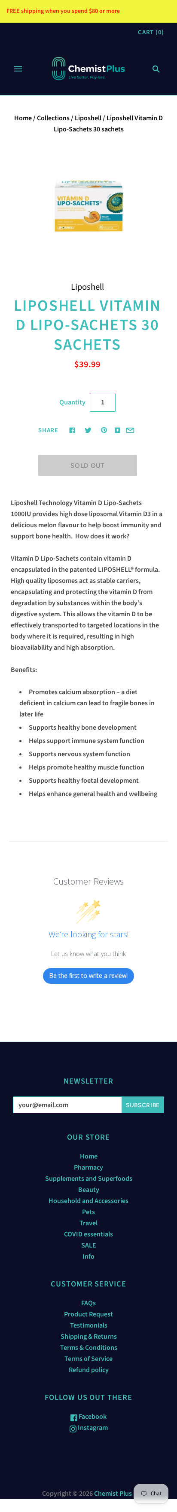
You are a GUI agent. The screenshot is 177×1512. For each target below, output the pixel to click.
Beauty (88, 1189)
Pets (88, 1212)
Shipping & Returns (89, 1336)
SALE (88, 1245)
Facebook (92, 1416)
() (151, 32)
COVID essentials (88, 1234)
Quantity (72, 402)
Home (23, 118)
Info (88, 1256)
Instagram (92, 1427)
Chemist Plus (113, 1493)
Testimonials (88, 1325)
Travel (88, 1223)
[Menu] (18, 69)
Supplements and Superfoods (88, 1178)
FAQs (88, 1303)
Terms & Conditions (88, 1347)
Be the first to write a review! (88, 975)
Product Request (88, 1314)
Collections (53, 118)
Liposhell (88, 118)
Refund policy (89, 1370)
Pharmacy (88, 1167)
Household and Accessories (88, 1201)
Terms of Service (88, 1358)
